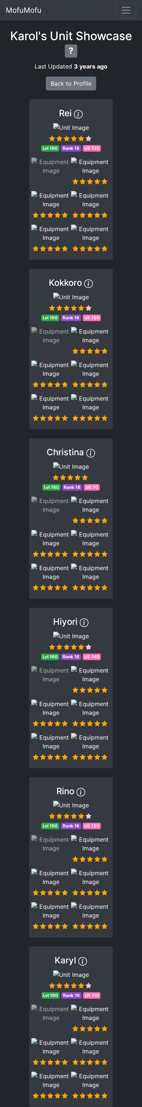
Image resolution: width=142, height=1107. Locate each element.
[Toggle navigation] (126, 10)
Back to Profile (71, 83)
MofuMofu (24, 10)
